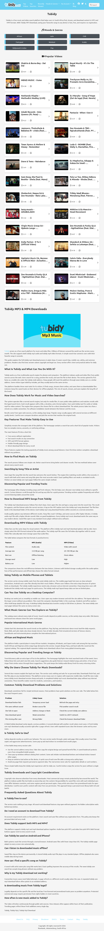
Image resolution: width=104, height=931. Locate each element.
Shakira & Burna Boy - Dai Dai (33, 64)
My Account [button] (65, 4)
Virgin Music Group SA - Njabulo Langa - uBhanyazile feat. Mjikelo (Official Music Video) (33, 226)
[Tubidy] (12, 5)
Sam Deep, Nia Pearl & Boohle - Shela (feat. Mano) (34, 178)
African (19, 36)
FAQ (27, 919)
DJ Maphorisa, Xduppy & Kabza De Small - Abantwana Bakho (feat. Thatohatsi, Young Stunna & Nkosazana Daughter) (82, 161)
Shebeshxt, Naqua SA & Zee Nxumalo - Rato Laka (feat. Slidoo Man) (33, 194)
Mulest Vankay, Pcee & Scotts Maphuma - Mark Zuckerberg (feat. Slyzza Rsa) (81, 291)
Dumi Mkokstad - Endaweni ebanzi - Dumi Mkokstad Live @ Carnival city (83, 275)
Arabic (84, 42)
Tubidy (6, 351)
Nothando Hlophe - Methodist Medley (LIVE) (33, 96)
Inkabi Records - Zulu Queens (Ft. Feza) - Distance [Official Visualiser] (31, 113)
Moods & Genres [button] (52, 4)
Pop (52, 48)
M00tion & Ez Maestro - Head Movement (81, 210)
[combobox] (94, 5)
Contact (70, 919)
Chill (84, 36)
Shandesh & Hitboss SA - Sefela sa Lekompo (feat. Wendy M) (82, 243)
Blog (74, 6)
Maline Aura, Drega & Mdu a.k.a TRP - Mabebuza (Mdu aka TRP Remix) (34, 291)
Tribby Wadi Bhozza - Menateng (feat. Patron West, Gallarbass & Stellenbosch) (81, 194)
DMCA (54, 919)
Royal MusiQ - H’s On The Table (82, 64)
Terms (62, 919)
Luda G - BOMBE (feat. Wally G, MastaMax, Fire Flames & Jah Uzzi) (81, 145)
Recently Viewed (41, 5)
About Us (19, 919)
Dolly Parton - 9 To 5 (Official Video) (31, 243)
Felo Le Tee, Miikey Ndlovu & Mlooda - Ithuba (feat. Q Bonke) (83, 178)
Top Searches (33, 5)
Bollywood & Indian (19, 48)
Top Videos (25, 5)
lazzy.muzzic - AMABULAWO (28, 210)
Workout (52, 42)
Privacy (35, 919)
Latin (52, 36)
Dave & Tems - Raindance (33, 161)
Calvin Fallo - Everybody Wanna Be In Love (81, 259)
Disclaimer (45, 919)
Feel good (19, 42)
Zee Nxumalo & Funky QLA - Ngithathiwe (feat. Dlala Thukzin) (83, 226)
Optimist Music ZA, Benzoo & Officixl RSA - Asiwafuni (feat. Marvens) (34, 259)
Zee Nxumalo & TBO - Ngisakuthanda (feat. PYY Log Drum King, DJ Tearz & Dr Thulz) (83, 129)
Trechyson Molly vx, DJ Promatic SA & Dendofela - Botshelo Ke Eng (83, 80)
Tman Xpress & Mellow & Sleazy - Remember (33, 145)
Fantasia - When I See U (81, 112)
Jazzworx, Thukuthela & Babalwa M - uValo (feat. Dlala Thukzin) (33, 129)
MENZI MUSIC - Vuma (31, 80)
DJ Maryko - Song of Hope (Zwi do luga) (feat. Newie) (83, 96)
